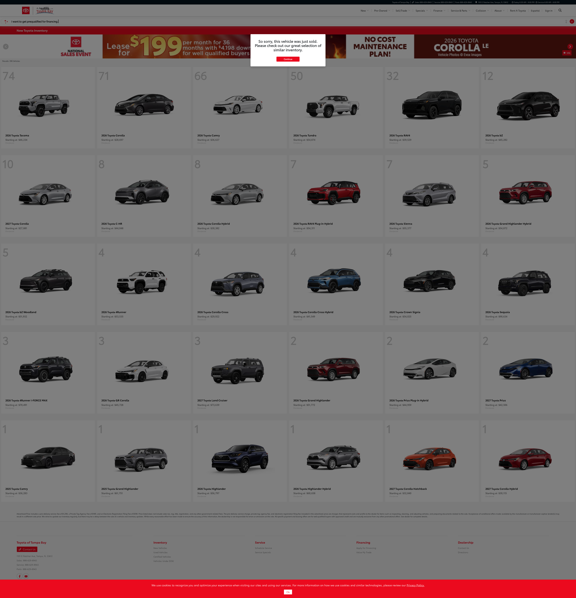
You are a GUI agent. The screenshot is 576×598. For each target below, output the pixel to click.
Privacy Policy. (415, 585)
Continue (288, 59)
